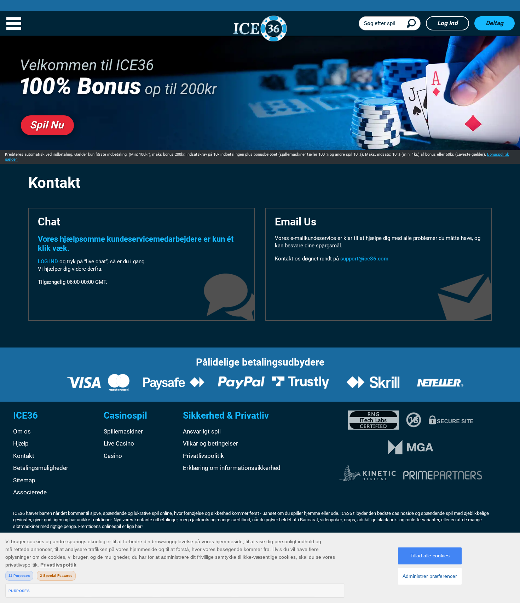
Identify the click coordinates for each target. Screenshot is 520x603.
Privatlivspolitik (203, 455)
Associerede (30, 492)
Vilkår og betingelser (210, 443)
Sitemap (24, 480)
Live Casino (119, 443)
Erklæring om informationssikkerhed (232, 467)
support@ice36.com (364, 258)
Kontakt (23, 455)
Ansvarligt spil (202, 431)
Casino (113, 455)
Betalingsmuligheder (40, 467)
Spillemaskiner (123, 431)
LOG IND (48, 261)
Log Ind (447, 23)
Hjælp (21, 443)
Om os (22, 431)
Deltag (494, 23)
